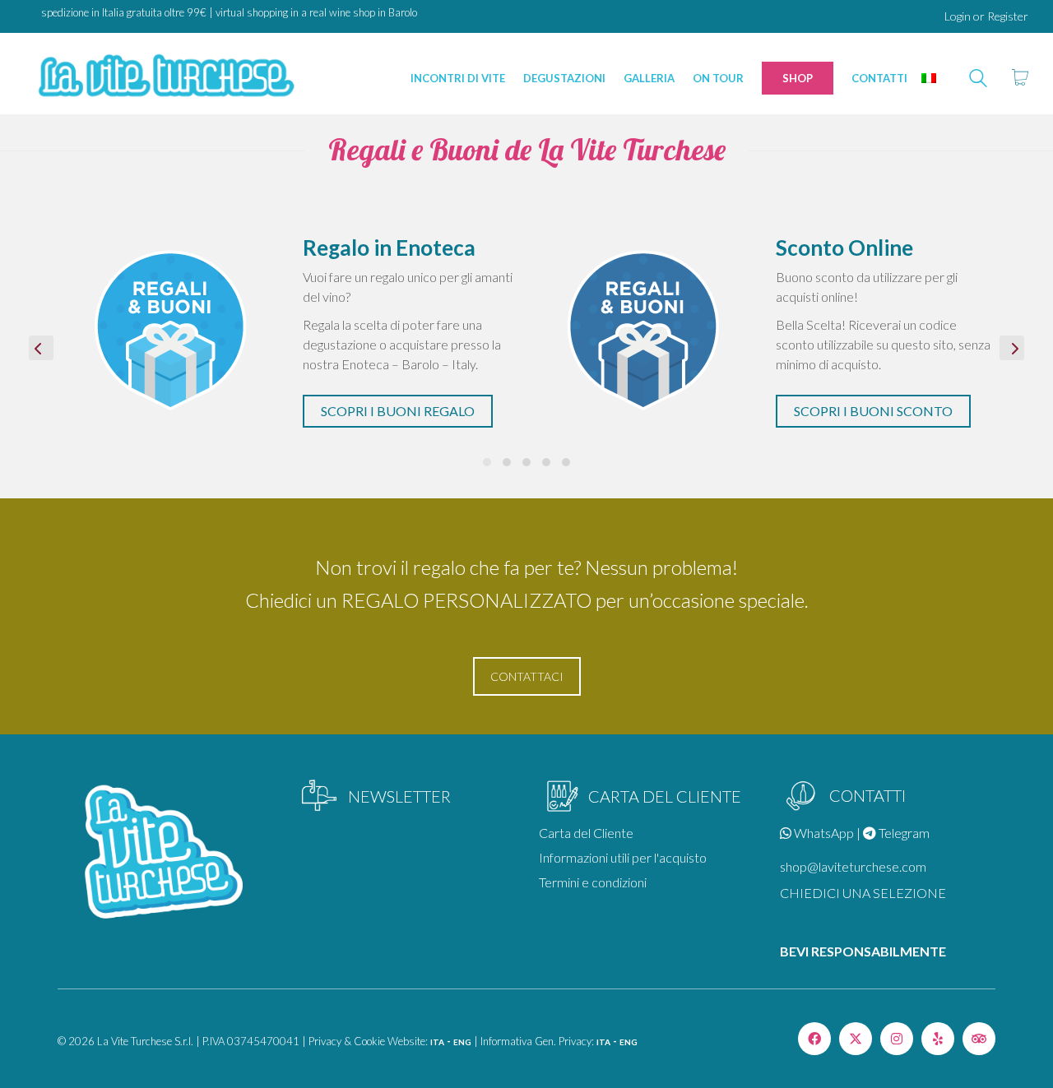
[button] (487, 462)
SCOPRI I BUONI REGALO (398, 411)
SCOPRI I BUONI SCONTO (873, 411)
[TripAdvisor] (979, 1038)
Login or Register (986, 16)
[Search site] (978, 79)
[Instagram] (896, 1038)
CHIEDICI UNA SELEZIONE (863, 892)
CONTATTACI (527, 676)
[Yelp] (937, 1038)
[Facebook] (814, 1038)
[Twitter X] (855, 1038)
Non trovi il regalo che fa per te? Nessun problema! (526, 567)
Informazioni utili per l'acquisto (623, 857)
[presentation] (41, 348)
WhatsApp (822, 832)
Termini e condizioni (593, 882)
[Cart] (1020, 78)
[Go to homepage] (164, 77)
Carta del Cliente (586, 832)
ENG (462, 1042)
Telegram (903, 832)
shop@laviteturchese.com (853, 866)
